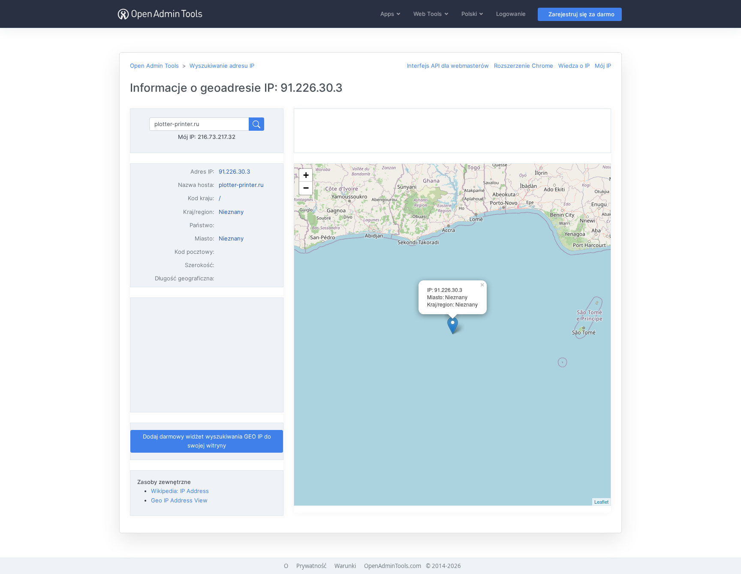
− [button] (306, 188)
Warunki (345, 566)
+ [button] (306, 175)
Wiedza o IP (574, 65)
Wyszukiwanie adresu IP (222, 65)
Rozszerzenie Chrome (523, 65)
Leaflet (601, 501)
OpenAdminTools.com (392, 566)
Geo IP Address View (179, 500)
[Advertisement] (206, 355)
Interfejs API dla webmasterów (448, 65)
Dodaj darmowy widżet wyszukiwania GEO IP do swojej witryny (207, 441)
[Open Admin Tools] (160, 14)
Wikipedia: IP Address (180, 490)
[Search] (256, 124)
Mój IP (603, 65)
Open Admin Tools (154, 65)
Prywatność (311, 566)
